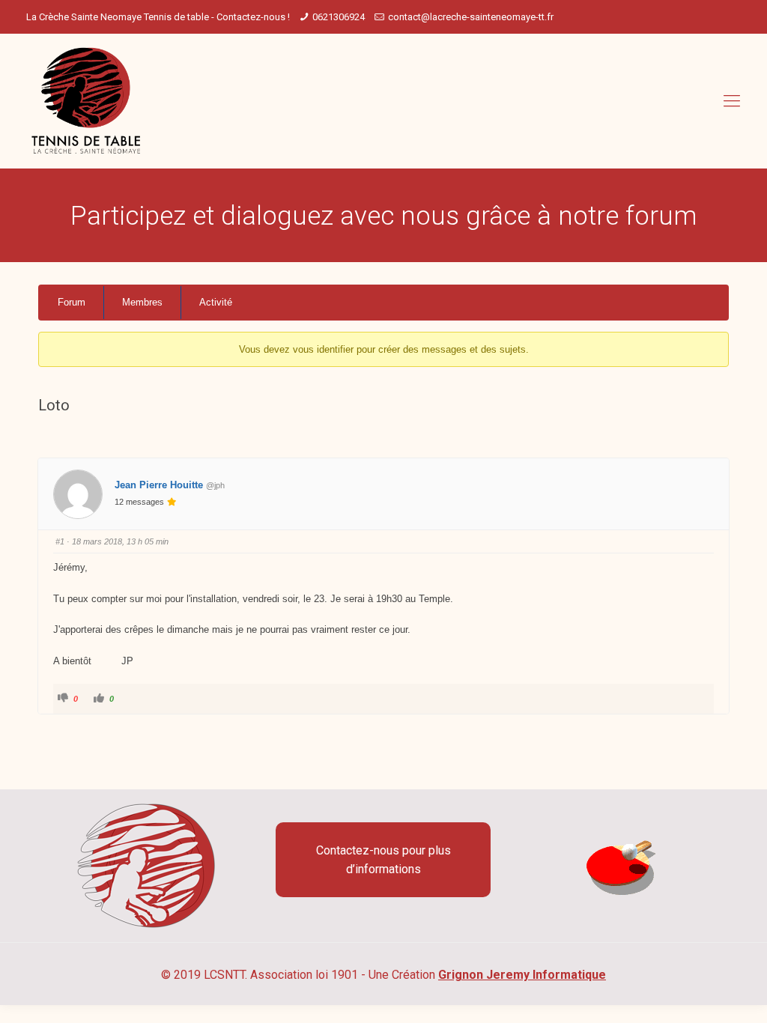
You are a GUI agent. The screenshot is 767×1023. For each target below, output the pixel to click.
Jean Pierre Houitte (159, 485)
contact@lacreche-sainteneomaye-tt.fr (471, 16)
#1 (59, 541)
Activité (215, 302)
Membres (142, 302)
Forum (71, 302)
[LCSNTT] (86, 101)
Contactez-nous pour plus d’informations (383, 859)
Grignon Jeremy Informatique (522, 975)
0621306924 (338, 16)
